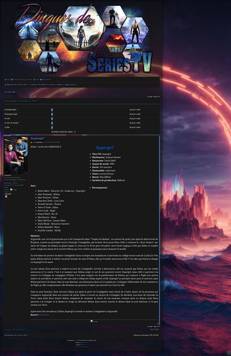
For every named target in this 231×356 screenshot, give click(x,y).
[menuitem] (7, 79)
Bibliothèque (18, 79)
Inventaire (8, 194)
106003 (15, 183)
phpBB (76, 340)
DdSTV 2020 (84, 345)
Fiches (29, 79)
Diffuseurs (46, 79)
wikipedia (44, 314)
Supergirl (10, 92)
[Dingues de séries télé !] (81, 39)
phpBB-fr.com (84, 342)
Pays (37, 79)
